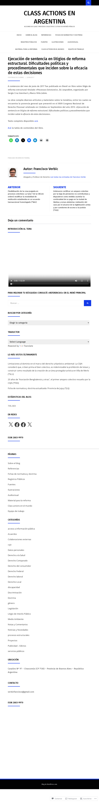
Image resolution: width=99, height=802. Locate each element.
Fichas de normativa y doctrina (68, 35)
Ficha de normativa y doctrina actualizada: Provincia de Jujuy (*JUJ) (38, 388)
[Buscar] (88, 2)
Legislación (13, 608)
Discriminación (15, 592)
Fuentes (44, 42)
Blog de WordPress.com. (49, 784)
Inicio (19, 35)
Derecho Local (14, 581)
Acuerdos (12, 534)
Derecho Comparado (18, 560)
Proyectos (12, 640)
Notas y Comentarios (18, 624)
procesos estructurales (18, 635)
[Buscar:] (46, 303)
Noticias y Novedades (18, 629)
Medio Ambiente (16, 619)
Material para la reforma (26, 49)
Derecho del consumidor (19, 565)
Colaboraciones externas (19, 539)
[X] (11, 425)
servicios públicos (16, 651)
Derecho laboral (15, 576)
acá (36, 121)
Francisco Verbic (17, 77)
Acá (9, 128)
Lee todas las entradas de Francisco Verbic (68, 177)
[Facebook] (17, 425)
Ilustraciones (58, 42)
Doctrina (12, 597)
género (11, 603)
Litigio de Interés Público (19, 613)
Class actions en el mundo (52, 49)
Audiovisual (73, 42)
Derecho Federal (24, 158)
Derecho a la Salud (16, 555)
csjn (9, 544)
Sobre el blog (31, 35)
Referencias (46, 35)
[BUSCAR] (87, 303)
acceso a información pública (21, 528)
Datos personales (16, 550)
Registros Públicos (29, 42)
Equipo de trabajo (76, 49)
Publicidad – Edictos (17, 645)
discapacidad (14, 587)
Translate (28, 346)
